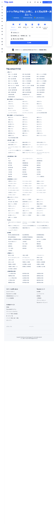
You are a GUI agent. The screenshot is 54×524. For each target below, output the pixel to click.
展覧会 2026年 (40, 203)
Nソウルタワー (40, 150)
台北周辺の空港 (26, 278)
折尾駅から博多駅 (40, 264)
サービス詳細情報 (10, 298)
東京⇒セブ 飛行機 (26, 83)
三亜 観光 (10, 250)
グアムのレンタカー (12, 183)
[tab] (13, 26)
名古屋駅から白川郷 (41, 266)
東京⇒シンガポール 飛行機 (28, 85)
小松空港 (10, 172)
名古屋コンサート (12, 215)
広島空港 (10, 169)
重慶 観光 (39, 243)
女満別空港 (25, 176)
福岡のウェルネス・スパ (28, 146)
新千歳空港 (25, 174)
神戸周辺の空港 (26, 282)
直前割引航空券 (11, 96)
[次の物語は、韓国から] (17, 59)
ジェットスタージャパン (28, 158)
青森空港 (38, 169)
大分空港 (38, 172)
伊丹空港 (38, 163)
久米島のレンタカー (12, 192)
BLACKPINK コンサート (41, 208)
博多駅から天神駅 (26, 262)
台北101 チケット (11, 152)
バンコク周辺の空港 (12, 278)
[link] (28, 2)
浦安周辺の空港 (40, 282)
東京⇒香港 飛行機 (40, 78)
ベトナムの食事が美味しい (13, 227)
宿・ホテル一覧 (9, 315)
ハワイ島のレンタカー (27, 185)
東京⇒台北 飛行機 (26, 76)
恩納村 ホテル (11, 126)
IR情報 (7, 307)
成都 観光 (10, 246)
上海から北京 (11, 259)
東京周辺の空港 (26, 273)
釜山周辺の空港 (26, 275)
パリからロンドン (40, 255)
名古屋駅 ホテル (26, 130)
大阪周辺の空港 (40, 273)
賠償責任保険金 (40, 237)
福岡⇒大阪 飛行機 (26, 90)
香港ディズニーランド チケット (29, 152)
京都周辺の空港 (40, 278)
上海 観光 (24, 241)
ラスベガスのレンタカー (28, 190)
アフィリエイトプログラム (11, 311)
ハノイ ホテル (25, 110)
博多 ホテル (10, 128)
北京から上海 (11, 262)
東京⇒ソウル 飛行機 (12, 74)
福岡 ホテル (39, 117)
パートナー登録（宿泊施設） (12, 313)
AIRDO (24, 160)
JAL (9, 158)
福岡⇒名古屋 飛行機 (27, 92)
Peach (9, 160)
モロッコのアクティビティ (42, 144)
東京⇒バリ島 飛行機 (27, 81)
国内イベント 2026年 (27, 199)
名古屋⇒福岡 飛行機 (12, 90)
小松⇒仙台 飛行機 (40, 90)
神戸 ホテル (25, 121)
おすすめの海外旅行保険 (42, 112)
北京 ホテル (25, 101)
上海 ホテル (10, 101)
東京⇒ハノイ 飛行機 (41, 83)
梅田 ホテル (25, 133)
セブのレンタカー (12, 194)
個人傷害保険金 (26, 234)
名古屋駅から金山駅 (27, 264)
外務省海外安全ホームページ (12, 295)
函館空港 (10, 176)
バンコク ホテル (40, 108)
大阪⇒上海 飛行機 (40, 85)
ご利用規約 (39, 298)
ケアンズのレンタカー (27, 183)
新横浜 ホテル (11, 135)
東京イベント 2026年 (12, 203)
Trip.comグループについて (42, 302)
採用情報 (38, 295)
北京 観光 (39, 241)
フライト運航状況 (40, 176)
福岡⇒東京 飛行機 (40, 87)
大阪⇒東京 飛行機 (26, 87)
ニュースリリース (40, 293)
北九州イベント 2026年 (27, 212)
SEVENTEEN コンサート (27, 201)
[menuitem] (2, 6)
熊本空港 (24, 172)
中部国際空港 (25, 165)
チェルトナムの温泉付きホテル (43, 227)
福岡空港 (38, 165)
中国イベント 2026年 (27, 215)
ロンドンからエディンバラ (13, 257)
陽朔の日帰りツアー (27, 142)
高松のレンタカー (26, 194)
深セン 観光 (25, 243)
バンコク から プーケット (28, 96)
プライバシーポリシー (41, 300)
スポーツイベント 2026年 (13, 212)
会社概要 (38, 291)
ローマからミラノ (26, 257)
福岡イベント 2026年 (12, 217)
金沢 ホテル (39, 126)
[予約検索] (40, 2)
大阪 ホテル (25, 117)
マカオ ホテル (11, 106)
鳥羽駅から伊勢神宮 (27, 266)
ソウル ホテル (40, 106)
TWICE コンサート (12, 206)
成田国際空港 (39, 160)
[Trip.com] (8, 2)
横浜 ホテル (10, 121)
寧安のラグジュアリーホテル (43, 222)
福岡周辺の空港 (40, 275)
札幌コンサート (26, 206)
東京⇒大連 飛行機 (26, 78)
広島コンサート (40, 212)
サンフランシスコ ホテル (28, 112)
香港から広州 (39, 257)
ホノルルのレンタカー (41, 190)
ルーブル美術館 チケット (28, 150)
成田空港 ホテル (11, 133)
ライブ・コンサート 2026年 (28, 208)
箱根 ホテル (25, 124)
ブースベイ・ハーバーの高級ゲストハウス (29, 223)
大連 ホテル (39, 101)
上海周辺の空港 (26, 280)
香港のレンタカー (12, 185)
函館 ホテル (10, 130)
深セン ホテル (25, 103)
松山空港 (10, 174)
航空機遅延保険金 (40, 234)
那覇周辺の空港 (11, 282)
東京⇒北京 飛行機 (12, 78)
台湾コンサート (26, 203)
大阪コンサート (26, 210)
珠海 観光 (24, 248)
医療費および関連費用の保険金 (14, 239)
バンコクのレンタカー (27, 192)
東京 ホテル (10, 117)
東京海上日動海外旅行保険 (13, 234)
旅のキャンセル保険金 (41, 239)
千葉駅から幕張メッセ (12, 266)
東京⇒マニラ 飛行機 (12, 81)
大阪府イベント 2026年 (41, 206)
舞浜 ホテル (25, 128)
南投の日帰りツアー (12, 144)
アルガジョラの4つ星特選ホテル (29, 225)
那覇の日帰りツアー (27, 144)
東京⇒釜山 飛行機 (26, 74)
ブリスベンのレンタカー (28, 188)
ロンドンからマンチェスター (29, 259)
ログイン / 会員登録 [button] (47, 2)
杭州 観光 (24, 246)
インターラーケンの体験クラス (14, 150)
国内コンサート (11, 199)
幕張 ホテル (25, 135)
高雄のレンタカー (40, 183)
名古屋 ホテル (11, 124)
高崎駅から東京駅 (12, 264)
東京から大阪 (11, 255)
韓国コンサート (40, 199)
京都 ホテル (25, 119)
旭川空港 (38, 174)
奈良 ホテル (39, 130)
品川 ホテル (39, 128)
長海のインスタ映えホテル (13, 225)
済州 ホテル (25, 108)
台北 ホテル (25, 106)
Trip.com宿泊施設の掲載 (13, 137)
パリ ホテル (39, 110)
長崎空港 (24, 169)
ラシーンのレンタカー (41, 192)
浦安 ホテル (39, 119)
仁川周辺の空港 (11, 280)
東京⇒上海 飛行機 (40, 76)
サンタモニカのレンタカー (13, 190)
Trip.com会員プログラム (11, 309)
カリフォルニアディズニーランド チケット (43, 153)
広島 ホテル (25, 126)
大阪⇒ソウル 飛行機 (12, 76)
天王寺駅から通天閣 (12, 268)
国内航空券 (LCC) (26, 94)
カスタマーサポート (10, 291)
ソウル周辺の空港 (12, 273)
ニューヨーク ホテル (12, 112)
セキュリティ (9, 320)
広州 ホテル (10, 103)
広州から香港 (39, 259)
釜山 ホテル (10, 108)
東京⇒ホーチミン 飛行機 (13, 85)
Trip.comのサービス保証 (11, 293)
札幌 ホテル (10, 119)
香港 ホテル (39, 103)
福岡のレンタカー (40, 188)
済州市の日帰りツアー (41, 142)
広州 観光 (10, 243)
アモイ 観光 (10, 248)
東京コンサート (11, 210)
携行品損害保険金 (12, 237)
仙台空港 (24, 167)
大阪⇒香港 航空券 (40, 92)
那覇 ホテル (39, 121)
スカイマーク (39, 158)
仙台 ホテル (39, 124)
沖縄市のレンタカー (12, 181)
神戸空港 (10, 165)
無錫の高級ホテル (26, 227)
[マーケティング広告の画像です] (41, 59)
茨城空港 (38, 167)
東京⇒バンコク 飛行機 (41, 74)
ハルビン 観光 (40, 248)
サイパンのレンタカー (27, 181)
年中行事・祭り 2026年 (13, 201)
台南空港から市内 (40, 96)
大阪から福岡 (25, 255)
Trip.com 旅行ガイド (12, 241)
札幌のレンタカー (40, 181)
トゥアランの (39, 146)
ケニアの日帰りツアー (12, 142)
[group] (15, 17)
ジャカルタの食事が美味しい (43, 225)
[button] (2, 2)
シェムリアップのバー (12, 230)
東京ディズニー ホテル (41, 135)
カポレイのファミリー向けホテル (14, 223)
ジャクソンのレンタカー (42, 185)
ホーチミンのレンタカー (13, 188)
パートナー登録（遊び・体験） (12, 318)
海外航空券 (39, 94)
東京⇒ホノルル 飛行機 (13, 83)
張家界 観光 (39, 246)
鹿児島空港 (10, 167)
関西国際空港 (25, 163)
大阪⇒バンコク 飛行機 (41, 81)
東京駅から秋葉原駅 (41, 262)
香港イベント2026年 (41, 215)
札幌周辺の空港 (11, 275)
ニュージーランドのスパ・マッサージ (14, 147)
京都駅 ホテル (40, 133)
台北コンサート (11, 208)
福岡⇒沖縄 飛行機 (12, 92)
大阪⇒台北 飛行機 (12, 87)
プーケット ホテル (12, 110)
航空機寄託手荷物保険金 (28, 237)
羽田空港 (10, 163)
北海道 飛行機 (11, 94)
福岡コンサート (40, 201)
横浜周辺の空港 (40, 280)
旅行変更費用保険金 (27, 239)
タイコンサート (40, 210)
